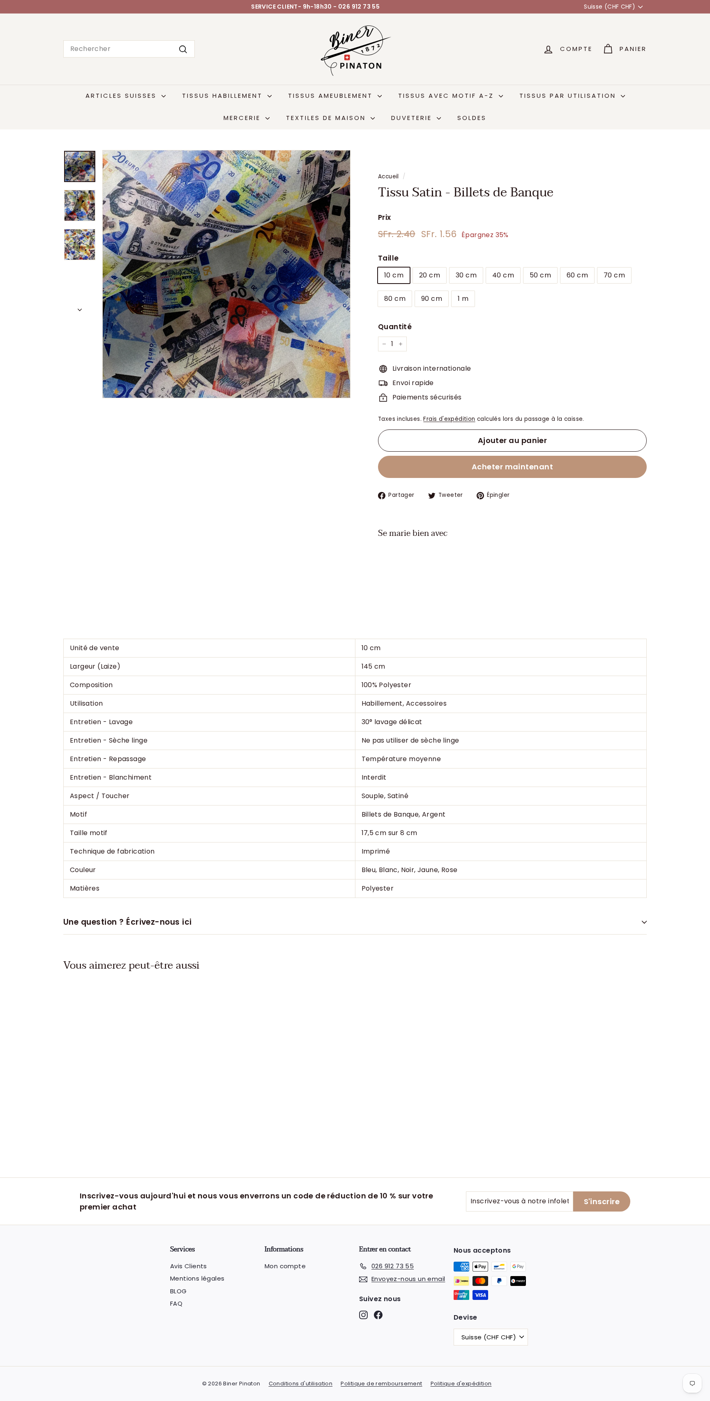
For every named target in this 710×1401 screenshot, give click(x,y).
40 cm (503, 275)
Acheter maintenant (512, 467)
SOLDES (471, 117)
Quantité (395, 327)
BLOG (178, 1291)
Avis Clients (188, 1266)
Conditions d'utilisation (301, 1383)
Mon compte (285, 1266)
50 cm (540, 275)
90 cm (431, 298)
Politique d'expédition (461, 1383)
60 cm (577, 275)
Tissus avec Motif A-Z (447, 95)
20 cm (429, 275)
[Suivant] (79, 307)
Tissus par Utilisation (569, 95)
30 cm (466, 275)
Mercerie (243, 117)
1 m (463, 298)
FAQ (176, 1303)
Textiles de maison (327, 117)
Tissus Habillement (223, 95)
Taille (388, 258)
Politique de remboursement (381, 1383)
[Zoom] (226, 274)
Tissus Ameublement (332, 95)
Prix (384, 217)
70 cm (614, 275)
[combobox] (129, 49)
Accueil (388, 176)
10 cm (393, 275)
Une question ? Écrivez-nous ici (127, 922)
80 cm (395, 298)
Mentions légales (197, 1278)
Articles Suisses (122, 95)
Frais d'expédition (449, 419)
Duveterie (413, 117)
